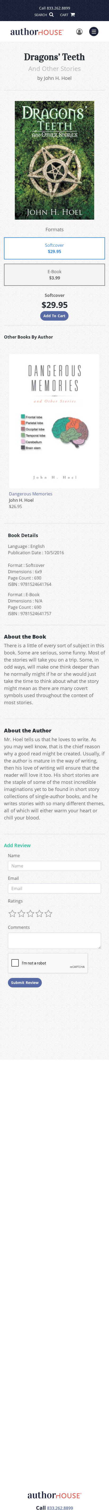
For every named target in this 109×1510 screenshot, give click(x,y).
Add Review (17, 845)
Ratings (15, 901)
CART (64, 14)
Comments (19, 927)
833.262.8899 (58, 8)
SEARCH (41, 14)
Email (13, 878)
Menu (95, 30)
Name (14, 855)
